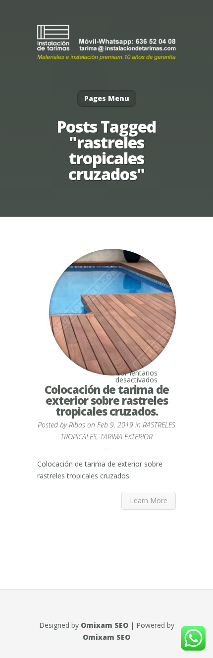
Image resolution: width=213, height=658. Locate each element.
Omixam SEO (104, 625)
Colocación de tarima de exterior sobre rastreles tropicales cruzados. (107, 400)
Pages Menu (106, 98)
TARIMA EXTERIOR (126, 436)
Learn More (148, 500)
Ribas (77, 424)
